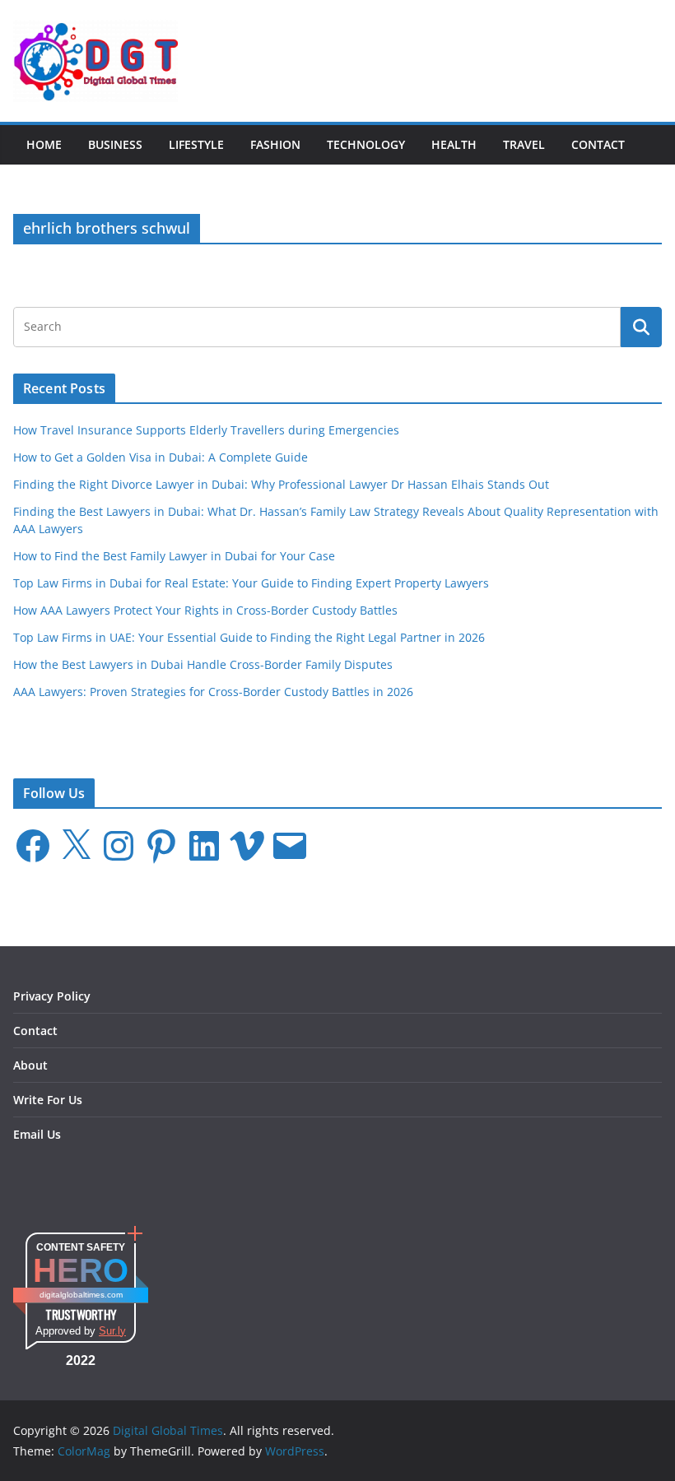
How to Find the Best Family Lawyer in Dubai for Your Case (174, 556)
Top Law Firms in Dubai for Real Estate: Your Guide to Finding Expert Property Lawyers (251, 583)
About (30, 1065)
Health (454, 144)
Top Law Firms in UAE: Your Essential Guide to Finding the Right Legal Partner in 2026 (249, 637)
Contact (598, 144)
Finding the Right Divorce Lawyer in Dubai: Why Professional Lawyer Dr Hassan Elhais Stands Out (281, 484)
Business (115, 144)
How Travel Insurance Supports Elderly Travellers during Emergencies (206, 430)
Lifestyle (196, 144)
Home (44, 144)
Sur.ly (112, 1331)
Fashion (275, 144)
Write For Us (47, 1099)
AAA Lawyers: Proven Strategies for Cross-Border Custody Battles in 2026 (213, 691)
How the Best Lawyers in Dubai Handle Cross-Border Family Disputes (203, 664)
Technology (366, 144)
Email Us (37, 1134)
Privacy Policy (52, 996)
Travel (524, 144)
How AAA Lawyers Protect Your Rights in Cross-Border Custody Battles (205, 610)
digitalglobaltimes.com (81, 1294)
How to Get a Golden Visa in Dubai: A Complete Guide (160, 457)
